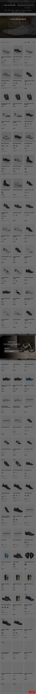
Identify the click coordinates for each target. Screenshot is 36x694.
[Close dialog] (0, 336)
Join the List (12, 351)
